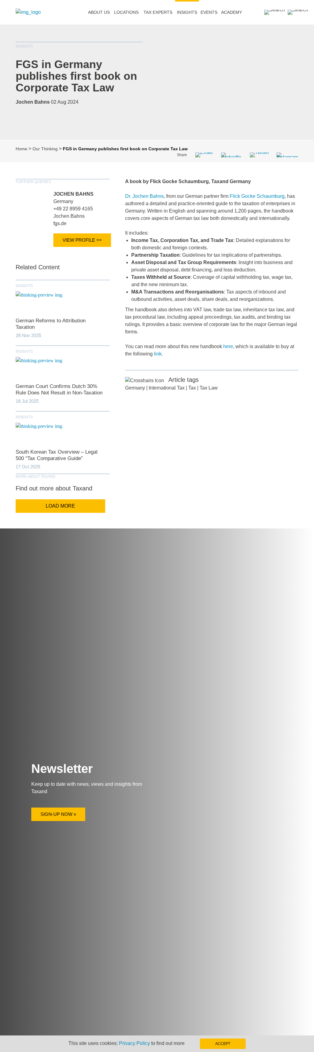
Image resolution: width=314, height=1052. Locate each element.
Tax (192, 387)
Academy (231, 12)
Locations (126, 12)
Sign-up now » (58, 814)
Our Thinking (45, 148)
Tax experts (158, 12)
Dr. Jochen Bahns (144, 196)
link (158, 353)
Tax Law (209, 387)
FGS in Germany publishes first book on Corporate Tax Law (76, 76)
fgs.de (60, 223)
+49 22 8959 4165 (73, 208)
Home (21, 148)
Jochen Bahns (73, 194)
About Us (99, 12)
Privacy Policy (134, 1043)
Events (209, 12)
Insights (187, 12)
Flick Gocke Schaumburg (257, 196)
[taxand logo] (28, 12)
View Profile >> (82, 240)
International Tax (167, 387)
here (228, 346)
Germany (63, 201)
